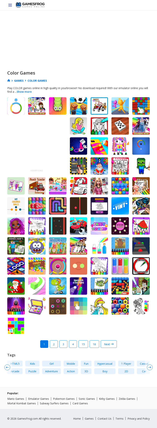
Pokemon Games (64, 399)
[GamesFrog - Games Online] (30, 5)
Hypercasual (104, 363)
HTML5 (15, 363)
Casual (144, 363)
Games (89, 418)
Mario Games (15, 399)
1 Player (126, 363)
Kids (32, 363)
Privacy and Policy (139, 418)
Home (77, 418)
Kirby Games (107, 399)
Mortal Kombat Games (21, 403)
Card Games (80, 403)
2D (126, 371)
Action (71, 371)
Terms (119, 418)
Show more (24, 91)
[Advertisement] (78, 39)
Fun (86, 363)
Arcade (15, 371)
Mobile (71, 363)
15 (83, 344)
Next (107, 344)
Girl (52, 363)
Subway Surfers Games (54, 403)
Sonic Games (87, 399)
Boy (104, 371)
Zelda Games (127, 399)
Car (144, 371)
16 (94, 344)
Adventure (51, 371)
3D (86, 371)
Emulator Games (38, 399)
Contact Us (104, 418)
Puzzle (32, 371)
